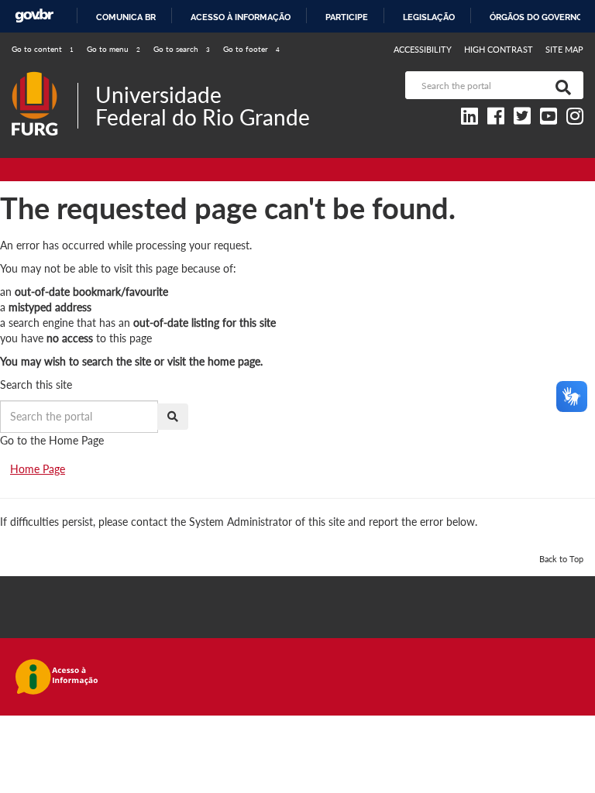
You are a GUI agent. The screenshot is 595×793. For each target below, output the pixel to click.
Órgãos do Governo (536, 17)
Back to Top (561, 559)
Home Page (37, 468)
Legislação (429, 17)
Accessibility (423, 49)
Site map (564, 49)
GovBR (34, 16)
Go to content (43, 48)
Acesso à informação (241, 17)
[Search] (560, 85)
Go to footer (251, 48)
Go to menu (113, 48)
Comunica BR (126, 17)
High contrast (498, 49)
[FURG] (44, 78)
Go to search (181, 48)
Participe (346, 17)
